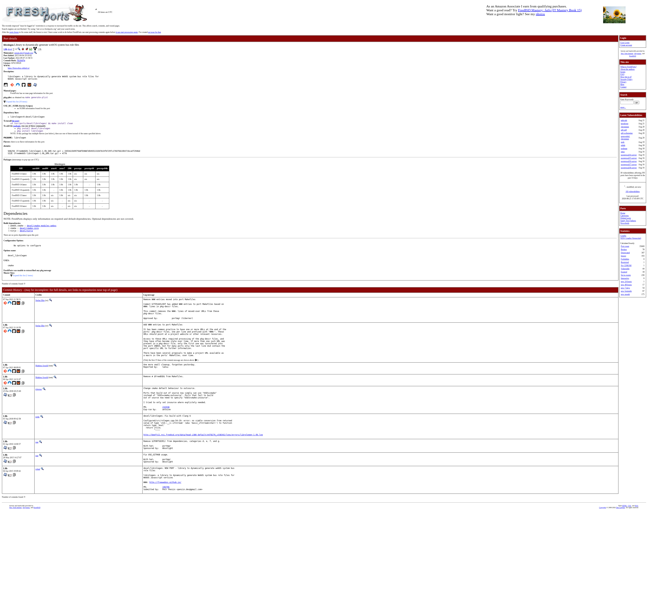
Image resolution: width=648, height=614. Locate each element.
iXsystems (637, 53)
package (16, 126)
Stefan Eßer (40, 300)
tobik (37, 417)
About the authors (627, 69)
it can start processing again (127, 32)
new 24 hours (626, 281)
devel (10, 49)
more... (623, 107)
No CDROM (626, 265)
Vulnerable (625, 269)
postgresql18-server (629, 168)
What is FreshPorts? (628, 67)
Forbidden (625, 259)
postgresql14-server (629, 155)
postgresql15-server (629, 158)
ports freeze (14, 32)
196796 (165, 487)
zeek (622, 142)
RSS (636, 506)
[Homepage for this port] (6, 85)
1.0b (5, 49)
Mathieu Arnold (41, 365)
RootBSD (632, 56)
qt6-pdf (624, 130)
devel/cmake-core (29, 228)
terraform (624, 123)
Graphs (623, 236)
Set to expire (626, 275)
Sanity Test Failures (628, 221)
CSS (629, 506)
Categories (624, 215)
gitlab (623, 145)
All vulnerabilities (633, 191)
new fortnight (626, 291)
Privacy (623, 82)
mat (36, 442)
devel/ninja (26, 231)
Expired (624, 272)
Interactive (625, 278)
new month (625, 294)
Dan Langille (620, 507)
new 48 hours (626, 285)
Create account (626, 45)
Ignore (623, 256)
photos (540, 14)
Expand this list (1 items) (23, 275)
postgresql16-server (629, 161)
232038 (165, 407)
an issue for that (154, 32)
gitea (623, 152)
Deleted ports (625, 218)
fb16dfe (21, 60)
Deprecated (625, 253)
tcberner (38, 389)
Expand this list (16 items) (16, 101)
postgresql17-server (629, 164)
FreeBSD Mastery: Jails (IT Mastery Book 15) (550, 10)
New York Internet (627, 53)
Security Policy (626, 79)
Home (622, 213)
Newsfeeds (624, 223)
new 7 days (625, 288)
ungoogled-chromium (625, 137)
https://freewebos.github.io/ (19, 68)
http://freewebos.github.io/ (165, 482)
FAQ (622, 74)
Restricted (625, 262)
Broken (624, 249)
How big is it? (626, 77)
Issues (622, 72)
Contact (623, 87)
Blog (622, 84)
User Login (624, 42)
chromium (625, 127)
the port (15, 121)
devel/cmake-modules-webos (41, 226)
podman (624, 148)
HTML (624, 506)
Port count (625, 246)
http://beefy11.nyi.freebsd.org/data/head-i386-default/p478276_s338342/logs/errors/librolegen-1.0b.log (203, 435)
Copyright (602, 507)
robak (37, 469)
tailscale (624, 120)
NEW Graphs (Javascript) (630, 238)
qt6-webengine (627, 133)
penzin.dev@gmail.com (23, 53)
